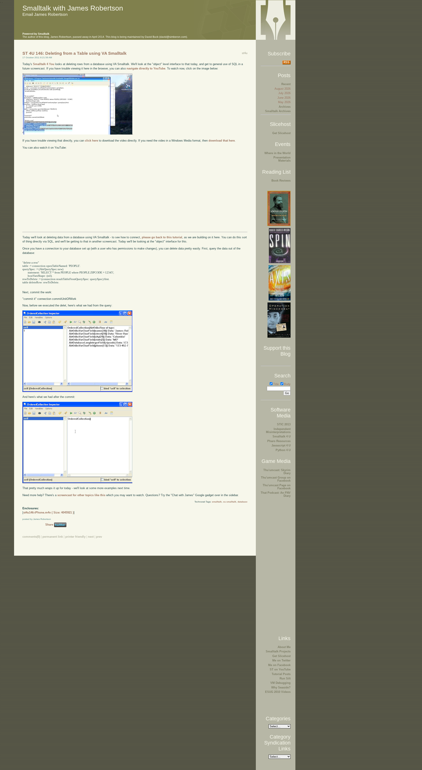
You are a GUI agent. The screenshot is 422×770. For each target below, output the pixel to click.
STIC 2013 (284, 424)
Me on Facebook (279, 665)
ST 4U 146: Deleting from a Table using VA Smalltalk (74, 53)
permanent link (52, 536)
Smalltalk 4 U (282, 436)
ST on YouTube (280, 669)
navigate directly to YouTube (146, 68)
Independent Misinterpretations (278, 430)
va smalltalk (229, 502)
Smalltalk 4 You (43, 64)
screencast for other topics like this (81, 495)
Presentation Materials (282, 159)
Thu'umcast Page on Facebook (277, 487)
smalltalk (217, 502)
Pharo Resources (279, 441)
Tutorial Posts (281, 674)
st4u (244, 53)
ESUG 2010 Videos (278, 692)
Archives (285, 106)
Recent (286, 84)
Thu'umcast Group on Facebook (276, 479)
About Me (284, 647)
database (242, 502)
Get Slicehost (281, 133)
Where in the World (277, 153)
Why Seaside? (281, 687)
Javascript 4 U (281, 445)
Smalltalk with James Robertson (72, 8)
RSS (286, 62)
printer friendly (75, 536)
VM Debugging (280, 682)
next (91, 536)
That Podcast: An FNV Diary (276, 494)
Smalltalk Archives (278, 111)
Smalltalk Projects (278, 651)
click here (91, 140)
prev (99, 536)
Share (49, 524)
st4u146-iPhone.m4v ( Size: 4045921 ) (48, 512)
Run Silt (285, 678)
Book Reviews (281, 180)
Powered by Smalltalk (35, 34)
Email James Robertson (45, 14)
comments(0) (31, 536)
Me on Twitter (281, 660)
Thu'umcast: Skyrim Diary (277, 471)
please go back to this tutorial (162, 237)
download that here (222, 140)
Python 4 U (283, 450)
